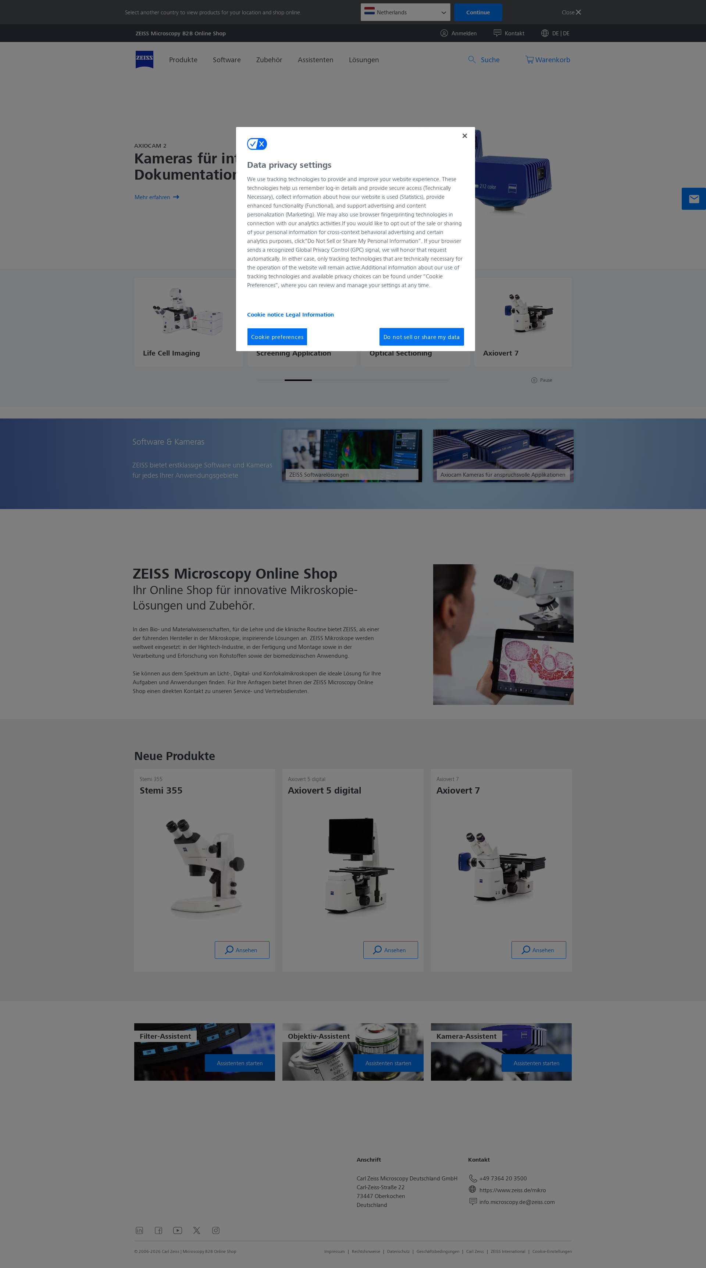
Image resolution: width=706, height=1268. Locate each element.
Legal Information (310, 314)
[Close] (465, 136)
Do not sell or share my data (422, 336)
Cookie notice (266, 314)
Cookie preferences (277, 336)
